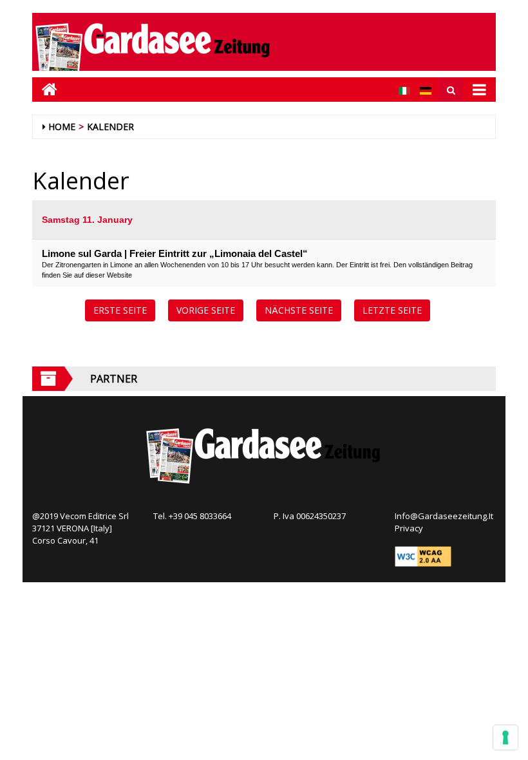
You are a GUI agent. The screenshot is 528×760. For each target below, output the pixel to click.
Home (61, 126)
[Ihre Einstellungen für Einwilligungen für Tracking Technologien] (505, 737)
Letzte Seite (392, 310)
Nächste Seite (299, 310)
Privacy (409, 528)
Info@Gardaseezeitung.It (444, 516)
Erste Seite (120, 310)
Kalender (110, 126)
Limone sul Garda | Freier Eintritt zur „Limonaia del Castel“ (175, 253)
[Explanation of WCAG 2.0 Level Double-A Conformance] (423, 556)
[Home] (44, 89)
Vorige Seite (205, 310)
